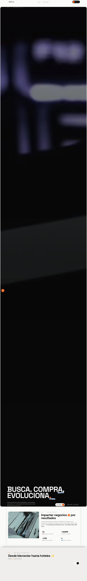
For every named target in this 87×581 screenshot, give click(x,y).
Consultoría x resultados (72, 504)
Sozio (39, 1)
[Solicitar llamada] (2, 290)
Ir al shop (60, 504)
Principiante (45, 1)
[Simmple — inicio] (11, 2)
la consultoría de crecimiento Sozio (55, 524)
